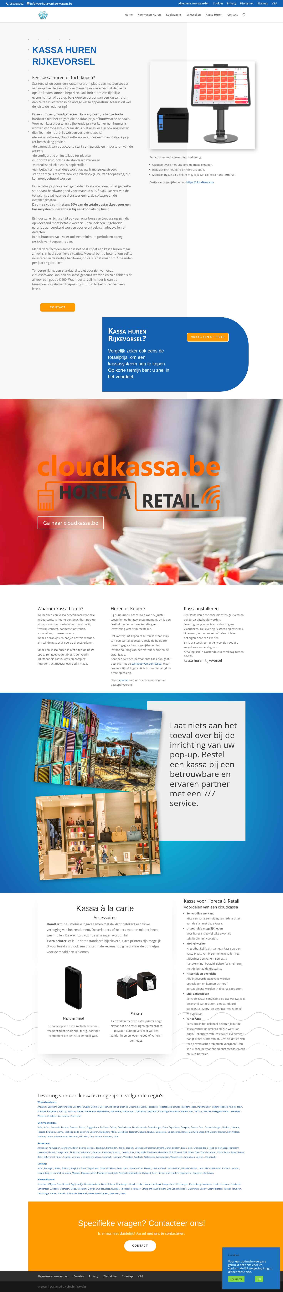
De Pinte (104, 1127)
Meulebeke (90, 1111)
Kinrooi (226, 1168)
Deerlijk (124, 1106)
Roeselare (175, 1111)
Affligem (52, 1184)
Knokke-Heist (235, 1106)
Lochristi (84, 1131)
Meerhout (163, 1152)
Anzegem (42, 1106)
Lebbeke (68, 1131)
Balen (75, 1147)
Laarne (59, 1131)
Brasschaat (150, 1147)
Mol (171, 1152)
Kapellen (96, 1152)
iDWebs (81, 1286)
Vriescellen (194, 14)
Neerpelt (123, 1172)
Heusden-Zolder (189, 1168)
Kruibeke (50, 1131)
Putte (220, 1152)
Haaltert (226, 1127)
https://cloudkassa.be (200, 182)
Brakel (82, 1127)
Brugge (86, 1106)
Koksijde (42, 1111)
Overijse (115, 1188)
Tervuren (236, 1188)
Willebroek (149, 1156)
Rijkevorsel (49, 1156)
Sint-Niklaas (233, 1131)
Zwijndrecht (210, 1156)
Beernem (52, 1106)
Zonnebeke (63, 1116)
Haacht (132, 1184)
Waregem (217, 1111)
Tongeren (197, 1172)
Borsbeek (139, 1147)
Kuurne (71, 1111)
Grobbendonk (200, 1147)
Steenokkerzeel (215, 1188)
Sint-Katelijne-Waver (91, 1156)
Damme (95, 1106)
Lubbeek (54, 1188)
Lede (76, 1131)
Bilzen (57, 1168)
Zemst (123, 1193)
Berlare (65, 1127)
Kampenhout (168, 1184)
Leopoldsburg (45, 1172)
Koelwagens (174, 14)
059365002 (16, 3)
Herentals (42, 1152)
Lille (137, 1152)
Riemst (161, 1172)
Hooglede (163, 1106)
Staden (184, 1111)
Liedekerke (235, 1184)
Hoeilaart (156, 1184)
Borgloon (75, 1168)
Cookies (218, 3)
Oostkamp (152, 1111)
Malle (143, 1152)
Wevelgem (236, 1111)
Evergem (185, 1127)
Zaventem (114, 1193)
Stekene (41, 1136)
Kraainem (207, 1184)
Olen (197, 1152)
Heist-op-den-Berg (218, 1147)
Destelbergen (154, 1127)
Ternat (227, 1188)
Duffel (168, 1147)
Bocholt (65, 1168)
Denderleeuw (124, 1127)
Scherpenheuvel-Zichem (154, 1188)
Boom (121, 1147)
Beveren (74, 1127)
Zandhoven (189, 1156)
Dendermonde (139, 1127)
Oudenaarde (173, 1131)
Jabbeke (224, 1106)
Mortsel (178, 1152)
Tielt (191, 1111)
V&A (274, 3)
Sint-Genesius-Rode (177, 1188)
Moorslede (116, 1111)
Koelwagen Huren (149, 14)
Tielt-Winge (43, 1193)
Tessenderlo (185, 1172)
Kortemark (52, 1111)
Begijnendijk (77, 1184)
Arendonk (66, 1147)
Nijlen (191, 1152)
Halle (139, 1184)
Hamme (235, 1127)
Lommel (57, 1172)
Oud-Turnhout (208, 1152)
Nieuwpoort (128, 1111)
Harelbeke (152, 1106)
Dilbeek (111, 1184)
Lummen (66, 1172)
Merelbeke (122, 1131)
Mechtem (82, 1188)
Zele (92, 1136)
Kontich (116, 1152)
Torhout (198, 1111)
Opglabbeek (135, 1172)
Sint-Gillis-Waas (196, 1131)
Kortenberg (195, 1184)
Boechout (100, 1147)
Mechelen (152, 1152)
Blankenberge (65, 1106)
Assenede (55, 1127)
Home (129, 14)
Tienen (53, 1193)
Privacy (231, 3)
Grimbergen (122, 1184)
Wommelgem (162, 1156)
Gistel (143, 1106)
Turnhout (117, 1156)
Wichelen (83, 1136)
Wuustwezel (176, 1156)
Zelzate (98, 1136)
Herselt (51, 1152)
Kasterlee (106, 1152)
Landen (216, 1184)
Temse (50, 1136)
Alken (40, 1168)
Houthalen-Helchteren (210, 1168)
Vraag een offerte (208, 337)
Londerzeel (43, 1188)
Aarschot (42, 1184)
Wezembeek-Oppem (98, 1193)
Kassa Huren (214, 14)
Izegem (215, 1106)
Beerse (82, 1147)
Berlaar (90, 1147)
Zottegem (107, 1136)
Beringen (48, 1168)
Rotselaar (136, 1188)
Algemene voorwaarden (193, 3)
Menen (80, 1111)
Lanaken (235, 1168)
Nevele (142, 1131)
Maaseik (76, 1172)
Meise (73, 1188)
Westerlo (138, 1156)
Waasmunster (61, 1136)
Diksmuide (134, 1106)
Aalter (46, 1127)
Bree (83, 1168)
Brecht (160, 1147)
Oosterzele (161, 1131)
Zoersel (199, 1156)
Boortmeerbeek (92, 1184)
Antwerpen (54, 1147)
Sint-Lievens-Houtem (215, 1131)
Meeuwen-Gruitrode (107, 1172)
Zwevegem (75, 1116)
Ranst (234, 1152)
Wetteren (73, 1136)
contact (124, 680)
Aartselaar (43, 1147)
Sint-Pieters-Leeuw (197, 1188)
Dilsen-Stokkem (108, 1168)
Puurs (227, 1152)
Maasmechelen (88, 1172)
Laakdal (125, 1152)
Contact (232, 14)
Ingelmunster (204, 1106)
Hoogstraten (63, 1152)
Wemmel (82, 1193)
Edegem (176, 1147)
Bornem (130, 1147)
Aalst (40, 1127)
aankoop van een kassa (147, 663)
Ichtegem (185, 1106)
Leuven (225, 1184)
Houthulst (175, 1106)
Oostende (141, 1111)
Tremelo (62, 1193)
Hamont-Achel (136, 1168)
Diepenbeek (93, 1168)
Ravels (241, 1152)
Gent (201, 1127)
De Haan (104, 1106)
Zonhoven (208, 1172)
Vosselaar (128, 1156)
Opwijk (91, 1188)
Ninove (150, 1131)
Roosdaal (125, 1188)
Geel (190, 1147)
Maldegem (104, 1131)
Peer (154, 1172)
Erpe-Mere (174, 1127)
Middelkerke (103, 1111)
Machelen (64, 1188)
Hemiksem (234, 1147)
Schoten (76, 1156)
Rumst (59, 1156)
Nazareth (133, 1131)
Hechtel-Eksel (159, 1168)
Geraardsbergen (213, 1127)
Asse (59, 1184)
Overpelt (146, 1172)
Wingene (42, 1116)
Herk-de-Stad (173, 1168)
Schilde (66, 1156)
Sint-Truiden (172, 1172)
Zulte (115, 1136)
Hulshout (75, 1152)
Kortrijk (63, 1111)
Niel (185, 1152)
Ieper (193, 1106)
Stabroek (106, 1156)
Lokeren (94, 1131)
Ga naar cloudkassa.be (70, 522)
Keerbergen (182, 1184)
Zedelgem (52, 1116)
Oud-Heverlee (103, 1188)
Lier (132, 1152)
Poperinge (163, 1111)
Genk (119, 1168)
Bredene (77, 1106)
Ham (125, 1168)
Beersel (66, 1184)
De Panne (114, 1106)
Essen (184, 1147)
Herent (147, 1184)
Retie (40, 1156)
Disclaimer (247, 3)
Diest (103, 1184)
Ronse (184, 1131)
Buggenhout (93, 1127)
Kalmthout (86, 1152)
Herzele (41, 1131)
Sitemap (262, 3)
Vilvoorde (72, 1193)
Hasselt (147, 1168)
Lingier (71, 1286)
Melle (113, 1131)
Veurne (207, 1111)
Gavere (194, 1127)
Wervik (226, 1111)
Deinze (113, 1127)
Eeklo (165, 1127)
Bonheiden (111, 1147)
